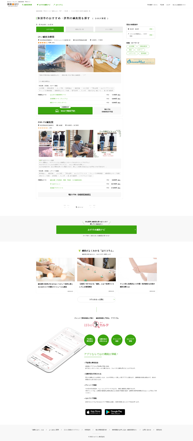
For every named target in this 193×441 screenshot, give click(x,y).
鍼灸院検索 (28, 5)
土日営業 (131, 46)
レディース (132, 53)
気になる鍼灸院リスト (179, 5)
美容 (130, 50)
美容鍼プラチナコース (56, 188)
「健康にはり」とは (37, 430)
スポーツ (139, 50)
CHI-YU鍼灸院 (45, 122)
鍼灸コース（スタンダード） (58, 102)
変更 (151, 29)
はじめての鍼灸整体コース (58, 94)
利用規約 (87, 430)
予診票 (162, 5)
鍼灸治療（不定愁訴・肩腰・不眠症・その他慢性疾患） (66, 180)
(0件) (50, 127)
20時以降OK (143, 46)
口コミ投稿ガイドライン (72, 430)
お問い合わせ (147, 430)
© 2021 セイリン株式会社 (96, 436)
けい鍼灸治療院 (46, 37)
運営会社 (159, 430)
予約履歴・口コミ (152, 5)
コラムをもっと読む (96, 299)
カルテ (168, 5)
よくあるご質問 (54, 430)
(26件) (53, 42)
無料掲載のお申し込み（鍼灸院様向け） (124, 430)
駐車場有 (143, 53)
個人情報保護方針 (101, 430)
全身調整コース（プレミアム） (59, 98)
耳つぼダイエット (55, 184)
